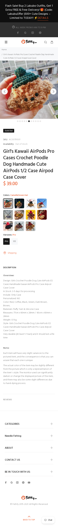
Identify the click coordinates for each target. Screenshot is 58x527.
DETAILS (43, 18)
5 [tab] (27, 121)
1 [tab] (18, 121)
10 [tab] (38, 121)
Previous (5, 91)
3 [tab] (22, 121)
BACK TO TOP (29, 519)
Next (53, 91)
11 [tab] (40, 121)
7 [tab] (31, 121)
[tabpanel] (29, 90)
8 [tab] (33, 121)
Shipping (12, 253)
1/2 (14, 241)
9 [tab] (36, 121)
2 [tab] (20, 121)
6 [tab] (29, 121)
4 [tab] (24, 121)
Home (4, 49)
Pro (6, 241)
